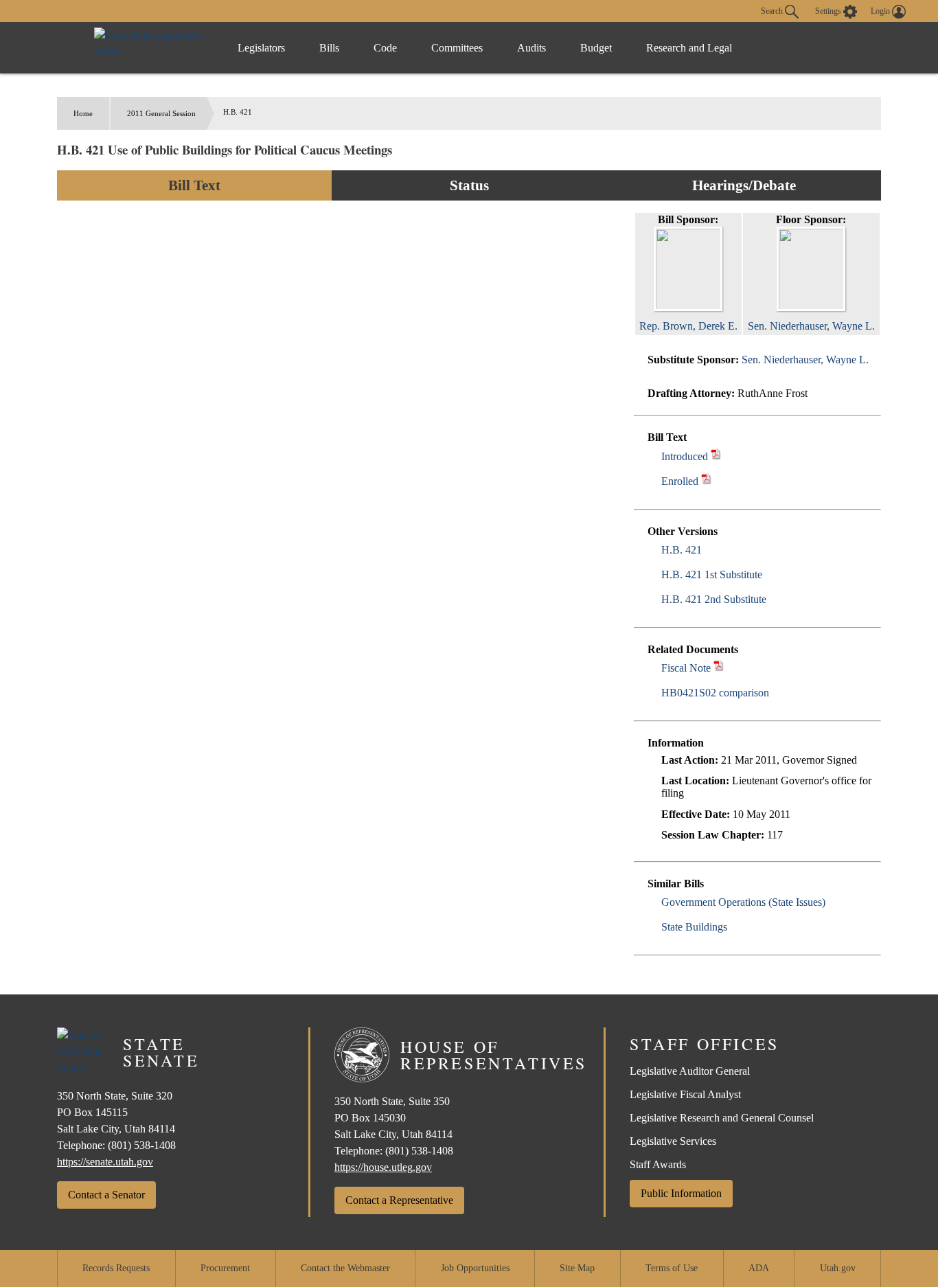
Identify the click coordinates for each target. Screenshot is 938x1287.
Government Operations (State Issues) (743, 902)
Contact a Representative (399, 1200)
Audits (531, 48)
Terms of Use (671, 1268)
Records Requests (116, 1268)
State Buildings (694, 927)
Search (773, 10)
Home (83, 113)
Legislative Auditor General (690, 1071)
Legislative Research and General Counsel (722, 1118)
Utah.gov (838, 1268)
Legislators (261, 48)
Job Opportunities (475, 1268)
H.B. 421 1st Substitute (711, 574)
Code (385, 48)
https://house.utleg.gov (383, 1167)
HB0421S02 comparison (715, 692)
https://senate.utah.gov (105, 1162)
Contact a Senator (106, 1194)
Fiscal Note (686, 668)
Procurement (225, 1268)
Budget (596, 48)
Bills (329, 48)
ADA (758, 1268)
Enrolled (679, 481)
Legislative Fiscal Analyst (685, 1094)
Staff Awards (658, 1164)
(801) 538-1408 (142, 1145)
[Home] (151, 47)
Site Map (577, 1268)
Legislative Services (673, 1141)
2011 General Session (161, 113)
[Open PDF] (716, 456)
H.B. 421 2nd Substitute (713, 599)
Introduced (684, 456)
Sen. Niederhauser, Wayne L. (805, 359)
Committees (457, 48)
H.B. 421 (681, 550)
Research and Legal (689, 48)
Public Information (681, 1193)
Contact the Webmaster (345, 1268)
